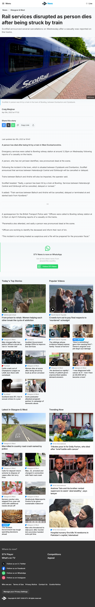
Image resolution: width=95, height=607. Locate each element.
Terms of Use (18, 584)
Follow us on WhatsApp (16, 573)
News (4, 10)
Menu (8, 3)
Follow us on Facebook (16, 568)
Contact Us (43, 584)
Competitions (54, 554)
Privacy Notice (31, 584)
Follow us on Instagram (16, 578)
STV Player (7, 554)
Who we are (6, 584)
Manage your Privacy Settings (16, 592)
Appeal (51, 558)
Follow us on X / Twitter (16, 564)
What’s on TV (8, 558)
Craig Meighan (8, 109)
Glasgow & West (18, 10)
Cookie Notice (54, 584)
